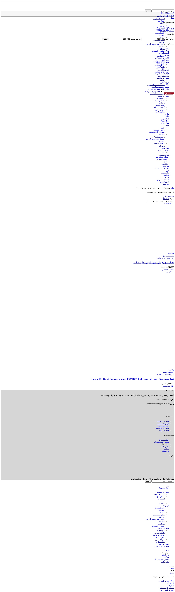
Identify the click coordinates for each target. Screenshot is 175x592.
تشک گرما (165, 121)
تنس (163, 64)
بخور (163, 128)
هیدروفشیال (164, 182)
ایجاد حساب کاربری (166, 581)
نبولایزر (162, 42)
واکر (163, 69)
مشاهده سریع (168, 256)
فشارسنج (161, 21)
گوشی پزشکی (159, 61)
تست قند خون (159, 19)
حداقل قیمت (169, 39)
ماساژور (161, 67)
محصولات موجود (162, 29)
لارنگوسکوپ (160, 65)
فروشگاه (165, 451)
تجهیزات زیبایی (163, 76)
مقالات (166, 449)
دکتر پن (166, 161)
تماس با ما (165, 446)
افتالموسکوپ (159, 58)
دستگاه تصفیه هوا (162, 157)
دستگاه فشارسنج (158, 87)
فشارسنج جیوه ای (162, 168)
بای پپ (162, 37)
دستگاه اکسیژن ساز (157, 132)
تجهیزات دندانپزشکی (161, 73)
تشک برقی (165, 119)
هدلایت (166, 177)
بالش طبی (165, 53)
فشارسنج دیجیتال (153, 89)
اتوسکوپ (161, 56)
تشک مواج (165, 123)
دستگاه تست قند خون (156, 85)
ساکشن (161, 46)
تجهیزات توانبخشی (162, 62)
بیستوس (166, 55)
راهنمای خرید (169, 93)
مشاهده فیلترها (168, 196)
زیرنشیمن (165, 164)
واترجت (166, 184)
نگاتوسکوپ (160, 112)
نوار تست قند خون (157, 94)
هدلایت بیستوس (163, 180)
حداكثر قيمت (136, 39)
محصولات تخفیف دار (161, 27)
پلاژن (167, 58)
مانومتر (162, 141)
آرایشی (166, 49)
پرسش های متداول (161, 442)
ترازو (163, 25)
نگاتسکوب (165, 173)
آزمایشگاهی (164, 51)
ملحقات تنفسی (159, 143)
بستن (172, 18)
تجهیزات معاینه (163, 96)
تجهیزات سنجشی (162, 78)
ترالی (167, 116)
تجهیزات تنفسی (163, 424)
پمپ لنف (165, 60)
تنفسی (166, 125)
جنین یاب (165, 148)
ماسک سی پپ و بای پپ (155, 44)
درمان (162, 152)
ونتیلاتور (161, 49)
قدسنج (162, 503)
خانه (172, 188)
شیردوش (165, 166)
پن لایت (162, 103)
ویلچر (162, 71)
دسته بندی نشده (163, 159)
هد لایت (166, 175)
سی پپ (162, 35)
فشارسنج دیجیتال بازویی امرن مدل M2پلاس (153, 262)
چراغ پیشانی (164, 155)
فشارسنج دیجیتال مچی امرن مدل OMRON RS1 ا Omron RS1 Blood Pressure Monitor (132, 379)
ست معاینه (160, 105)
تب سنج (161, 80)
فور (167, 170)
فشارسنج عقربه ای (152, 91)
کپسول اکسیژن (158, 51)
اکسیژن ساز (160, 33)
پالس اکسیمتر (159, 130)
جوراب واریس (163, 150)
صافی (105, 39)
